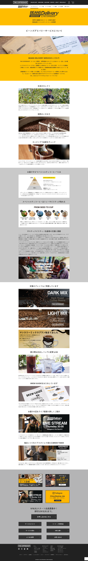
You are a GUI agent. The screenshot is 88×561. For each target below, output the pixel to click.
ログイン (21, 554)
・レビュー (35, 550)
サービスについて (34, 6)
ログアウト (25, 554)
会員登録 (30, 554)
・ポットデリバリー (60, 550)
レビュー (42, 554)
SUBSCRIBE (40, 2)
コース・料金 (41, 6)
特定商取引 (52, 554)
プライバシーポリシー (59, 554)
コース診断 (55, 6)
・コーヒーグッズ (44, 548)
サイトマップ (47, 554)
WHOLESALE (63, 2)
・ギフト (43, 549)
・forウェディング (60, 549)
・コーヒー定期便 (60, 547)
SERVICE (52, 2)
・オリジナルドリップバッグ (61, 548)
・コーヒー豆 (44, 547)
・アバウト (35, 547)
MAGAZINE (46, 2)
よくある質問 (60, 6)
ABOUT (57, 2)
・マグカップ (44, 550)
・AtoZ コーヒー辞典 (37, 548)
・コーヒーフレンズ (37, 549)
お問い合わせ (66, 6)
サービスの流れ (48, 6)
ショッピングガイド (36, 554)
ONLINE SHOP (34, 2)
